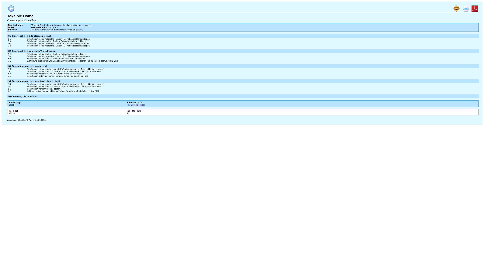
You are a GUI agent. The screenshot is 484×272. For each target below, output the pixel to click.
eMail (130, 105)
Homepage (139, 105)
